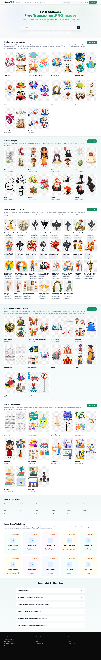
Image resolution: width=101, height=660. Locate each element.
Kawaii (76, 169)
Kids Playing (78, 339)
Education (7, 489)
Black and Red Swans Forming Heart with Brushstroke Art (43, 274)
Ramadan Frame (56, 296)
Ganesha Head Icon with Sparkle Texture (66, 254)
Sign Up (38, 641)
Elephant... (65, 278)
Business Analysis (32, 367)
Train (21, 517)
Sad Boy (67, 298)
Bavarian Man (33, 278)
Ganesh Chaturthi (9, 130)
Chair (84, 503)
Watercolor (31, 197)
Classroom (31, 489)
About (69, 639)
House (53, 510)
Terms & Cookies (72, 643)
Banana (6, 503)
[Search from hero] (78, 27)
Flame (5, 510)
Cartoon (30, 169)
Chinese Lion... (29, 258)
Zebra (84, 517)
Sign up (93, 2)
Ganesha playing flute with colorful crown (8, 254)
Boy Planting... (77, 237)
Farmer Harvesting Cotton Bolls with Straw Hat (23, 234)
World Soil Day (8, 339)
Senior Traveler (56, 278)
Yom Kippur (7, 75)
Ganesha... (42, 256)
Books (40, 32)
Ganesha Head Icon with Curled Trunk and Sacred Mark (56, 234)
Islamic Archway (56, 298)
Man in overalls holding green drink (8, 274)
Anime (52, 169)
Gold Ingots (87, 258)
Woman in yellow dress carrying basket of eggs (10, 234)
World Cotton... (8, 235)
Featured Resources (9, 643)
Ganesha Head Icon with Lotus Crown (43, 254)
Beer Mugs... (42, 298)
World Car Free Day (79, 75)
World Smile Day (55, 75)
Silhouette (77, 197)
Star (84, 513)
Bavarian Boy (8, 298)
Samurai (38, 513)
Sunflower (33, 32)
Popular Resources (9, 641)
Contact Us (71, 645)
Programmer (7, 395)
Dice (53, 507)
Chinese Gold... (88, 256)
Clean (9, 2)
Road (21, 513)
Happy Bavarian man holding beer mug (33, 274)
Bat (54, 32)
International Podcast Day (34, 103)
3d (5, 169)
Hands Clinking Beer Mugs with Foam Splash (44, 295)
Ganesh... (18, 256)
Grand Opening (55, 339)
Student (78, 278)
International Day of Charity (35, 75)
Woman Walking (9, 237)
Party (76, 434)
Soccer (69, 513)
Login (37, 639)
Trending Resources (9, 639)
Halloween (19, 2)
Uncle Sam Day (31, 130)
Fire (84, 507)
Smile (53, 513)
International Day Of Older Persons (37, 339)
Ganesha (7, 258)
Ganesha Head (34, 237)
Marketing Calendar (9, 645)
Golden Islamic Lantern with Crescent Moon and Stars (90, 274)
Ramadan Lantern (89, 276)
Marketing (77, 461)
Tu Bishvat (76, 235)
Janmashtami (54, 103)
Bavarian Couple (77, 258)
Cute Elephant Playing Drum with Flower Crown (67, 274)
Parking (30, 395)
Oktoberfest (7, 103)
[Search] (81, 2)
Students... (18, 278)
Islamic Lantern (88, 278)
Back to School (28, 2)
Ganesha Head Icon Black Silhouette (44, 234)
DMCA (69, 641)
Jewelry (69, 510)
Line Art (6, 197)
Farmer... (20, 237)
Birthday (30, 434)
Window (54, 517)
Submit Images (39, 643)
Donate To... (19, 276)
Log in (86, 2)
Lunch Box (47, 32)
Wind (37, 517)
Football (42, 2)
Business (38, 503)
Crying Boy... (68, 296)
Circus (53, 367)
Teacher (36, 2)
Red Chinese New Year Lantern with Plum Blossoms (54, 254)
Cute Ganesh (8, 256)
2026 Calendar (8, 367)
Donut (68, 507)
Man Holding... (8, 278)
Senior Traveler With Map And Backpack (55, 274)
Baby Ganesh (66, 276)
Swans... (41, 278)
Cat (68, 503)
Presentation (54, 461)
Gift (21, 510)
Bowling (22, 503)
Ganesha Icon (90, 237)
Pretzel (7, 296)
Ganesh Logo (34, 235)
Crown (37, 507)
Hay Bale (68, 32)
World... (54, 276)
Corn (21, 507)
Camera (53, 503)
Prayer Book (27, 296)
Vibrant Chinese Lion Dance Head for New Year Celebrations (31, 254)
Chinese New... (29, 256)
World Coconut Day (80, 103)
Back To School (32, 461)
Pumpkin (6, 513)
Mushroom (60, 32)
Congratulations (8, 507)
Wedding (53, 434)
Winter (69, 517)
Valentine (41, 276)
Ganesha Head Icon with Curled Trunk (68, 234)
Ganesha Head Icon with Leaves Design (91, 234)
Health (37, 510)
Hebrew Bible (27, 298)
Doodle (53, 197)
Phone (84, 510)
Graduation (7, 461)
